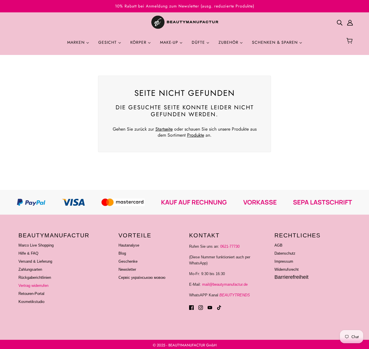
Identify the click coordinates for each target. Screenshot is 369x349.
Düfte (199, 42)
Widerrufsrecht (286, 269)
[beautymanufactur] (184, 22)
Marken (76, 42)
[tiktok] (219, 307)
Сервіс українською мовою (141, 277)
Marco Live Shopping (36, 245)
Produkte (195, 135)
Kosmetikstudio (31, 302)
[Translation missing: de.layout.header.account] (350, 22)
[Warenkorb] (350, 41)
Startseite (164, 129)
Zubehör (229, 42)
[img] (339, 22)
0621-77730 (230, 246)
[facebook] (191, 307)
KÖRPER (139, 42)
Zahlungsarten (30, 269)
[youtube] (209, 307)
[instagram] (200, 307)
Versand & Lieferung (35, 261)
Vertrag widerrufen (33, 285)
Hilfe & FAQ (28, 253)
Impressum (283, 261)
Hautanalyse (128, 245)
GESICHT (108, 42)
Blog (122, 253)
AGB (278, 245)
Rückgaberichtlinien (34, 277)
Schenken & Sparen (275, 42)
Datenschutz (284, 253)
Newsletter (127, 269)
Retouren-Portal (31, 293)
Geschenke (128, 261)
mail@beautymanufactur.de (225, 284)
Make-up (170, 42)
